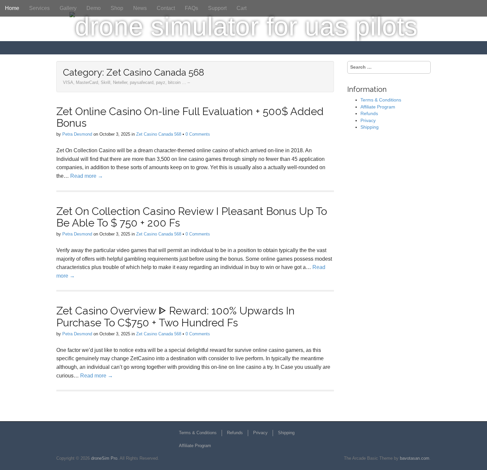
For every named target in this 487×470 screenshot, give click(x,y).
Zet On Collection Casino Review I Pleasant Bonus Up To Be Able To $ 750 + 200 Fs (191, 217)
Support (217, 8)
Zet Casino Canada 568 (158, 134)
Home (12, 8)
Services (39, 8)
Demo (93, 8)
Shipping (369, 127)
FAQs (191, 8)
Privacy (368, 120)
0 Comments (198, 134)
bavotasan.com (414, 458)
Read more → (86, 176)
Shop (117, 8)
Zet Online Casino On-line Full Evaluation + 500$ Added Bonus (190, 117)
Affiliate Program (377, 106)
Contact (166, 8)
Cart (241, 8)
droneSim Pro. (105, 458)
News (140, 8)
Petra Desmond (77, 134)
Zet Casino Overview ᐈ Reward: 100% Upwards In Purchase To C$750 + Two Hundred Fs (175, 316)
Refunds (369, 113)
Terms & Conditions (380, 99)
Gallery (68, 8)
